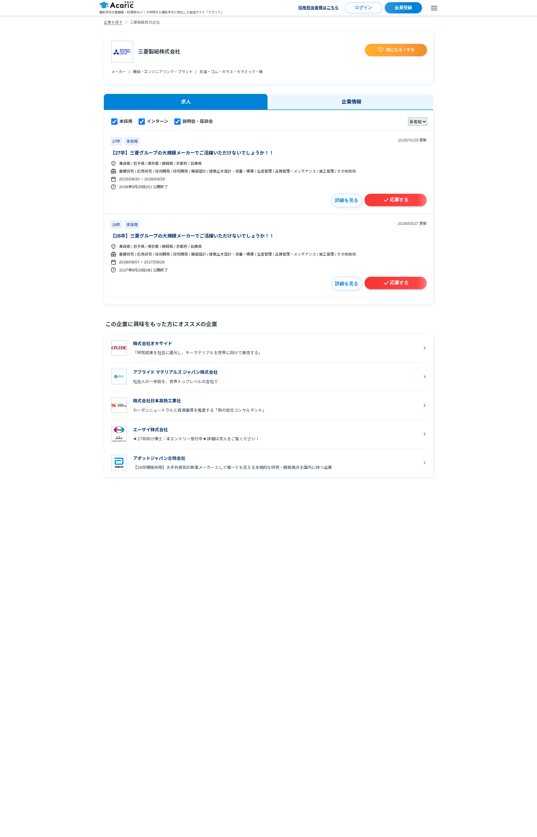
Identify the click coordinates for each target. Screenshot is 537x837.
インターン (157, 121)
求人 (186, 102)
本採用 (125, 121)
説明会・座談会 (197, 121)
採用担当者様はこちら (318, 7)
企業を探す (113, 22)
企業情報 (351, 102)
